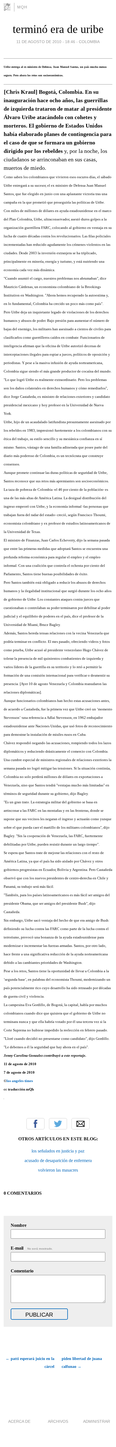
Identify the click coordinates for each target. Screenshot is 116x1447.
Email (81, 1123)
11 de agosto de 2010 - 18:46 (45, 41)
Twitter (58, 1123)
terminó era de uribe (58, 29)
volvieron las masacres (58, 1170)
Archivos (58, 1421)
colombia (89, 41)
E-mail (32, 1248)
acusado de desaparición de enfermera (58, 1160)
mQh (22, 7)
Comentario (22, 1270)
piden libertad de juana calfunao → (82, 1363)
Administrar (96, 1421)
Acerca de (19, 1421)
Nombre (18, 1225)
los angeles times (19, 1081)
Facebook (35, 1123)
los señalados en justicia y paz (58, 1151)
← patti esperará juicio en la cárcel (30, 1363)
